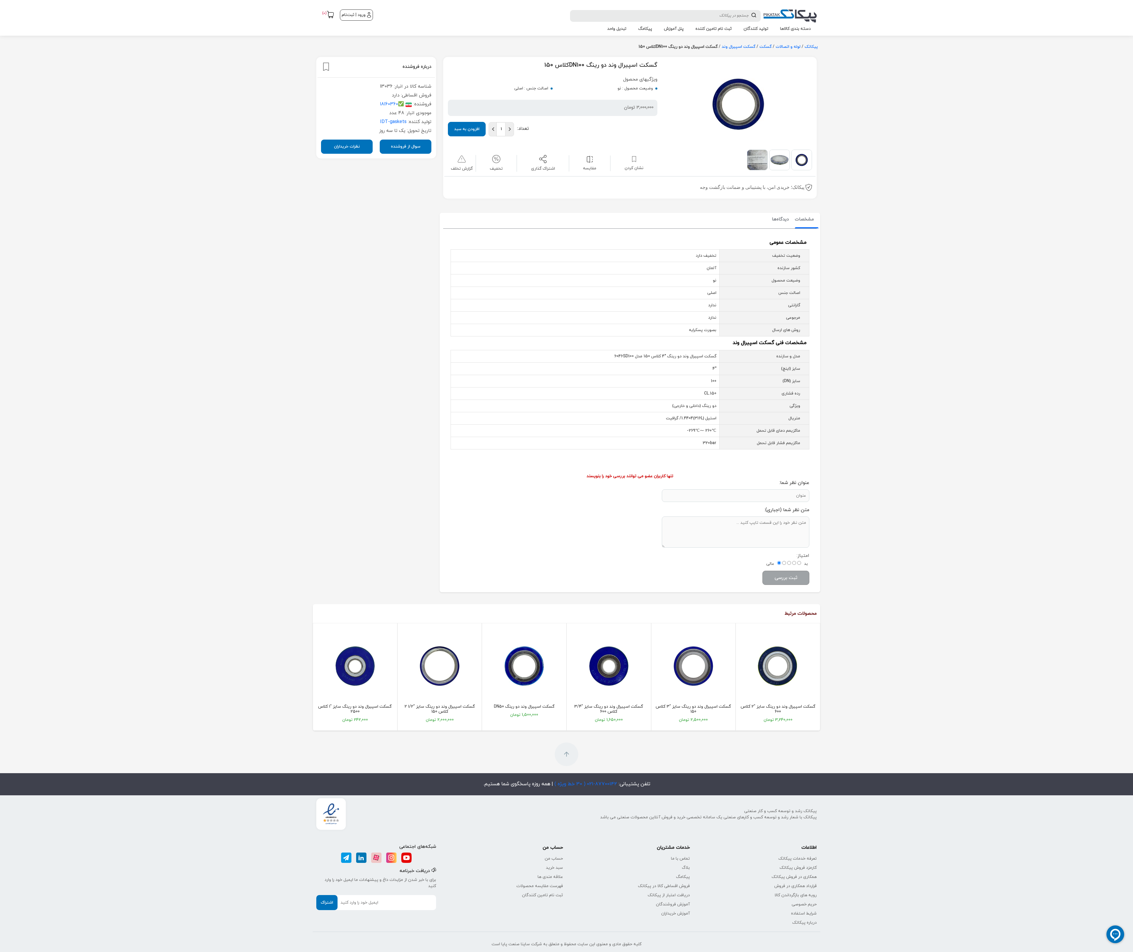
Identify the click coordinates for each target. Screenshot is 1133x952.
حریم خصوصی (804, 904)
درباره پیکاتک (804, 922)
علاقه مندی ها (550, 877)
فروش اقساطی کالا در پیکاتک (664, 886)
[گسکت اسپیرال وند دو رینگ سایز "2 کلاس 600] (777, 666)
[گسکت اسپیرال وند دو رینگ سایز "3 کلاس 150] (693, 666)
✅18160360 (392, 104)
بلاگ (686, 868)
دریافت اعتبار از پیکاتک (669, 895)
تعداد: (523, 128)
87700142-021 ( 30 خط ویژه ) (585, 784)
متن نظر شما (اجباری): (786, 510)
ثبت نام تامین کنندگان (542, 895)
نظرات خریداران (347, 146)
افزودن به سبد (466, 129)
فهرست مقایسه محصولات (539, 886)
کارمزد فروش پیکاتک (798, 868)
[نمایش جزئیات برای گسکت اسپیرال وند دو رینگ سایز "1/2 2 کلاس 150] (439, 666)
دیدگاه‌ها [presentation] (780, 219)
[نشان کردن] (326, 67)
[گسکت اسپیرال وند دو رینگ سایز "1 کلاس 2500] (355, 666)
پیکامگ (683, 877)
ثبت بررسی (786, 578)
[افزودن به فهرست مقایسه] (589, 159)
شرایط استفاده (804, 913)
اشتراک (327, 902)
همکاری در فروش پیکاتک (794, 877)
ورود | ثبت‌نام (354, 15)
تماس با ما (680, 858)
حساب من (554, 858)
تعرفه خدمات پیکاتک (797, 858)
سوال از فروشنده (405, 146)
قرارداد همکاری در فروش (795, 886)
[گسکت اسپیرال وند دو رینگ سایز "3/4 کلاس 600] (608, 666)
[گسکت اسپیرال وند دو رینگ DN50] (524, 666)
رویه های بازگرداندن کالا (796, 895)
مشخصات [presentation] (804, 219)
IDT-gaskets (393, 122)
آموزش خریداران (675, 913)
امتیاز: (803, 555)
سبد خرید (554, 868)
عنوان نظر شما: (794, 483)
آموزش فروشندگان (673, 904)
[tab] (804, 219)
